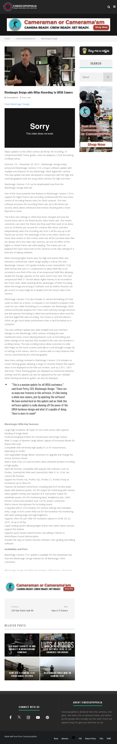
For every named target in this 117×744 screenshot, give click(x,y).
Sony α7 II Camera (59, 608)
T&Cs (101, 738)
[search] (107, 77)
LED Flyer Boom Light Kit (22, 608)
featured (68, 570)
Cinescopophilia (12, 97)
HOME (109, 738)
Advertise (65, 738)
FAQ (80, 738)
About (56, 738)
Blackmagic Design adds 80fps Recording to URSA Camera (33, 570)
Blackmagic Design (20, 104)
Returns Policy (90, 738)
